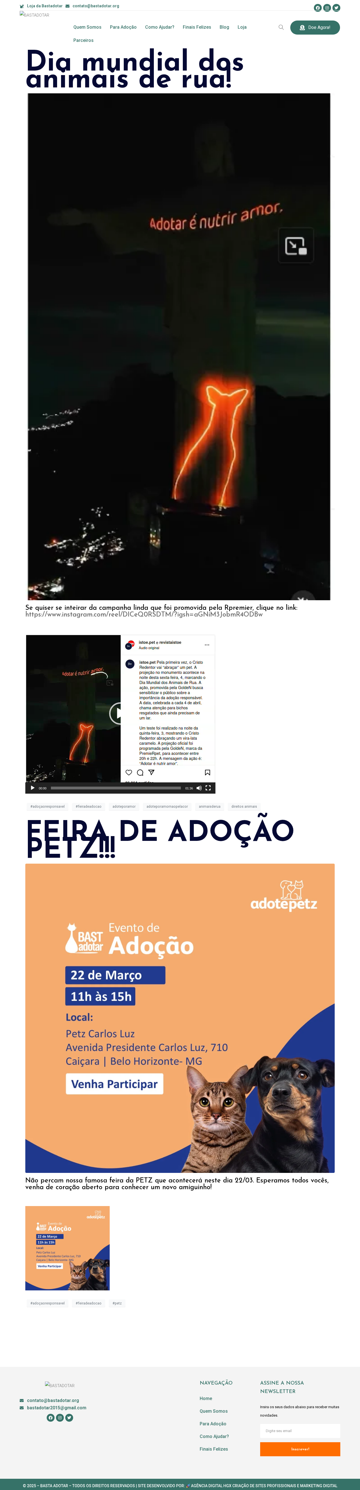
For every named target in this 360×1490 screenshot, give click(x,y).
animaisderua (209, 807)
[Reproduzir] (32, 788)
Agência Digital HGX (211, 1486)
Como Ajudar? (159, 27)
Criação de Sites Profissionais (264, 1486)
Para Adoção (123, 27)
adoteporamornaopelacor (167, 807)
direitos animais (244, 807)
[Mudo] (199, 788)
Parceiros (83, 40)
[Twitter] (336, 8)
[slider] (116, 788)
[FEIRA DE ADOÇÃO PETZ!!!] (180, 1018)
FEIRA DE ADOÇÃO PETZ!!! (160, 842)
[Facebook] (318, 8)
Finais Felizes (197, 27)
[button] (120, 713)
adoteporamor (124, 807)
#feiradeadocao (89, 807)
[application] (120, 713)
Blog (224, 27)
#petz (117, 1303)
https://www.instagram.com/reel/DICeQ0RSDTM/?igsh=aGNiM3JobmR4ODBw (144, 614)
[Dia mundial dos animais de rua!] (180, 346)
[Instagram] (327, 8)
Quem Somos (87, 27)
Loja (242, 27)
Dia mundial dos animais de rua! (134, 71)
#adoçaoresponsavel (47, 807)
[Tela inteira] (208, 788)
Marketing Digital (318, 1486)
